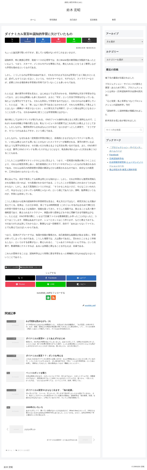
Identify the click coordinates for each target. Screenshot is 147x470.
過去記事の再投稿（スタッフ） (31, 267)
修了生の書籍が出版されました (119, 78)
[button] (89, 40)
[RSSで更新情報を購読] (53, 297)
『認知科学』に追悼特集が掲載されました (123, 113)
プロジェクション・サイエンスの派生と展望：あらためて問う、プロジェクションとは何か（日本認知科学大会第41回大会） (124, 89)
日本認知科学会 (116, 158)
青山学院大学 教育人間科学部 (123, 170)
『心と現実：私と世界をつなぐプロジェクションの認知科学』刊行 (123, 103)
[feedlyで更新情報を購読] (48, 297)
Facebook (113, 155)
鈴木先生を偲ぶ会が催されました (120, 120)
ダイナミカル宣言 (12, 267)
